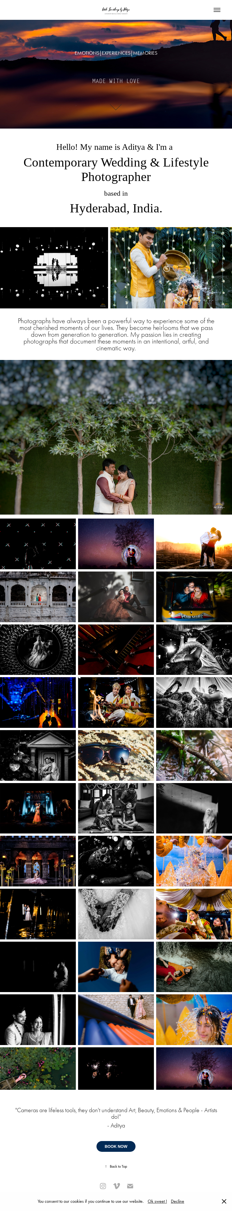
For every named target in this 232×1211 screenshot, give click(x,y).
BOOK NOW (116, 1146)
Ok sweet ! (157, 1201)
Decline (177, 1201)
